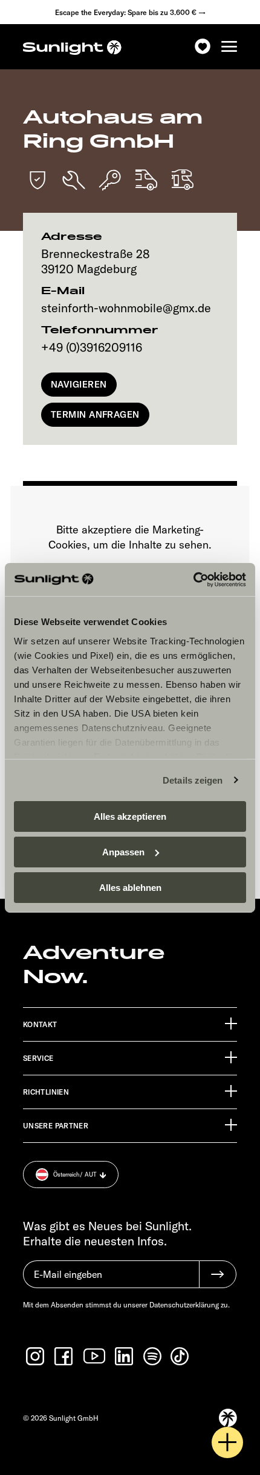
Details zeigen (193, 780)
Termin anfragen (95, 414)
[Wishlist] (202, 47)
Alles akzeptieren (130, 816)
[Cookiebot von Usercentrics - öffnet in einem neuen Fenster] (193, 579)
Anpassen (123, 852)
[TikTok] (180, 1356)
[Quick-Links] (227, 1442)
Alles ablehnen (130, 887)
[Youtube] (95, 1356)
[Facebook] (64, 1356)
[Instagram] (36, 1356)
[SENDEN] (217, 1274)
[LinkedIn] (125, 1356)
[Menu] (229, 47)
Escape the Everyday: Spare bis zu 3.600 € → (130, 12)
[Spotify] (153, 1356)
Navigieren (79, 384)
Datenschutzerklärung (184, 1304)
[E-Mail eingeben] (111, 1280)
